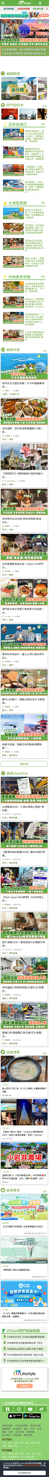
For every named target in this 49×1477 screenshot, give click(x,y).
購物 (11, 574)
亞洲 (4, 484)
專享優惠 (28, 1435)
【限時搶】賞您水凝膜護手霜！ (16, 1269)
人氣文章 (5, 1085)
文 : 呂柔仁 (6, 390)
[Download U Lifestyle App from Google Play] (32, 1415)
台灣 (4, 817)
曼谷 (27, 1442)
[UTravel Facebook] (7, 1408)
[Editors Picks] (19, 88)
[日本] (9, 114)
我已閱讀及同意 (24, 1472)
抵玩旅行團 (38, 8)
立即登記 (24, 1386)
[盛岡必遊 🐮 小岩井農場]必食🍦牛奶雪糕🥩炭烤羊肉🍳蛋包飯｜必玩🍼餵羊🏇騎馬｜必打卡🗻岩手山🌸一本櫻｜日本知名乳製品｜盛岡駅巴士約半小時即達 (24, 1180)
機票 (11, 484)
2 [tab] (22, 15)
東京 (21, 1442)
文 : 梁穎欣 (6, 751)
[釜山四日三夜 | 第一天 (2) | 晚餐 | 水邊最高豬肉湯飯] (24, 1069)
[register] (40, 3)
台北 (10, 1442)
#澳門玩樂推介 (9, 1459)
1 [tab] (18, 15)
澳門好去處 (13, 1453)
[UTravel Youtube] (30, 1408)
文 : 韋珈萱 (6, 904)
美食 (11, 439)
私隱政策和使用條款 (31, 1465)
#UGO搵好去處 (27, 1456)
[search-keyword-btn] (45, 3)
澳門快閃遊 (8, 8)
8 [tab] (30, 18)
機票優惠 (6, 1428)
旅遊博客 (13, 1052)
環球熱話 (13, 755)
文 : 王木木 (6, 814)
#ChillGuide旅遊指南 (27, 1459)
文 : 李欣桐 (6, 571)
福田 (4, 998)
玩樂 (11, 529)
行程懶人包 (14, 394)
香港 (4, 755)
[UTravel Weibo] (41, 1408)
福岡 (10, 1445)
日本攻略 (19, 1431)
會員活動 (17, 1435)
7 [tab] (26, 18)
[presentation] (47, 9)
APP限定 (5, 1266)
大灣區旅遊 (13, 1456)
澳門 (4, 619)
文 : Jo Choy (6, 616)
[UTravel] (24, 2)
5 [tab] (18, 18)
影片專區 (6, 1435)
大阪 (4, 1442)
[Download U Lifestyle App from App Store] (15, 1415)
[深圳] (27, 114)
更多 (45, 106)
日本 (4, 574)
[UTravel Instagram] (18, 1408)
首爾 (33, 1442)
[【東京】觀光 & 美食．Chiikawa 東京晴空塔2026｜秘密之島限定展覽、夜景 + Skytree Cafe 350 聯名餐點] (24, 1112)
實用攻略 (13, 817)
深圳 (4, 439)
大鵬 (4, 394)
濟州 (16, 1445)
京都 (4, 1445)
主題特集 (30, 1431)
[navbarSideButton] (3, 3)
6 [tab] (22, 18)
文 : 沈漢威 (6, 436)
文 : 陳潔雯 (6, 526)
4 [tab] (30, 15)
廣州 (4, 710)
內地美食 (17, 1428)
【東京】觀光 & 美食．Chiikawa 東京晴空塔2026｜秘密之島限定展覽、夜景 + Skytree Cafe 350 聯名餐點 (22, 1135)
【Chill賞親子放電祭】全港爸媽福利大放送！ (23, 1226)
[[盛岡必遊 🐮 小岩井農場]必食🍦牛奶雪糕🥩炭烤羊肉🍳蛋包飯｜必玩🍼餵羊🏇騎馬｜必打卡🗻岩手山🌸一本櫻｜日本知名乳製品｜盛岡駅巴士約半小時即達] (24, 1155)
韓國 (4, 1431)
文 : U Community (8, 481)
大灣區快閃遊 (23, 8)
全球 (4, 862)
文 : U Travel (6, 949)
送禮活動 (5, 1223)
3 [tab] (26, 15)
